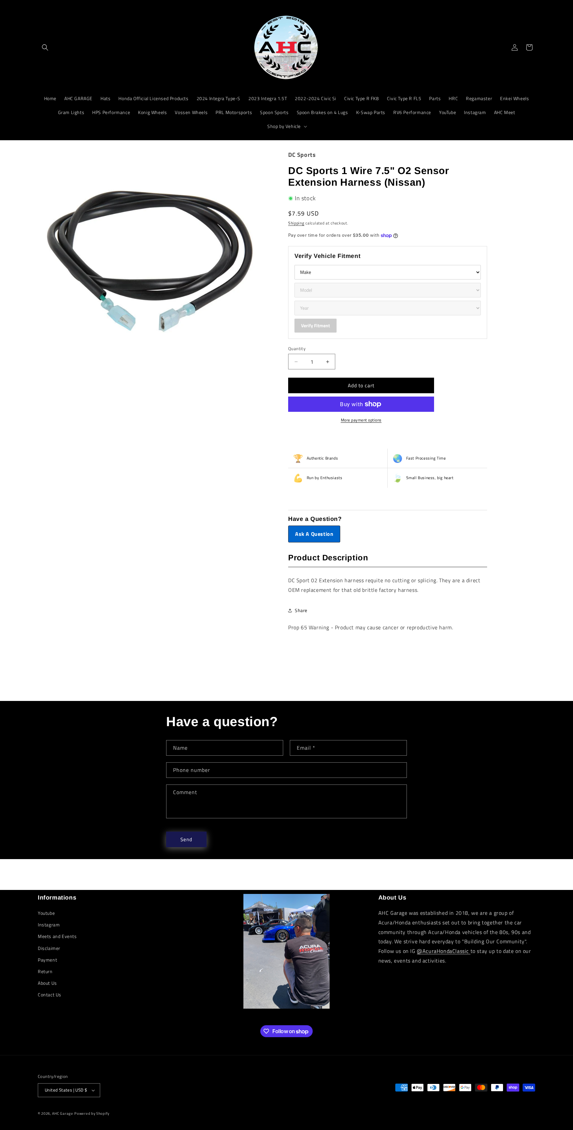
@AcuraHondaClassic (443, 951)
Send (186, 839)
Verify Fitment (315, 325)
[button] (45, 47)
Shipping (296, 223)
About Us (47, 982)
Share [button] (301, 610)
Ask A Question (314, 534)
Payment (47, 959)
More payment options (361, 420)
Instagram (49, 924)
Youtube (46, 913)
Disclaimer (49, 948)
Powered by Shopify (91, 1113)
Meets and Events (57, 936)
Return (45, 971)
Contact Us (49, 994)
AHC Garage (62, 1113)
